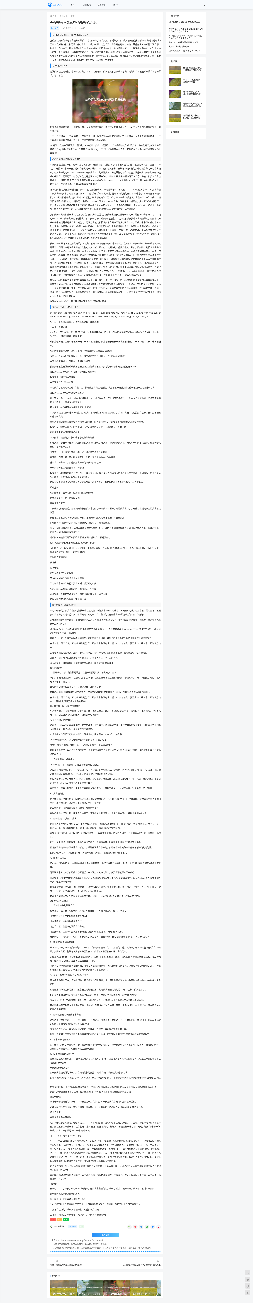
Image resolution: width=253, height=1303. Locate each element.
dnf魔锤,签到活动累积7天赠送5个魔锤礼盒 (142, 1265)
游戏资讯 (101, 4)
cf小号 (116, 4)
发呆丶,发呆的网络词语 (179, 46)
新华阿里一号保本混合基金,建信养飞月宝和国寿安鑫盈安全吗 (186, 30)
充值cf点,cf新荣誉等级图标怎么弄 (183, 42)
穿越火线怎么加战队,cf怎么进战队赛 (66, 1265)
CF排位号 (87, 4)
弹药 (59, 1219)
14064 (73, 1226)
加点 (53, 1219)
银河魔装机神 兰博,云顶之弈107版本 (185, 50)
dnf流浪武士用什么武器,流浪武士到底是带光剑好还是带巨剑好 (185, 37)
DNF (65, 1219)
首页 (72, 4)
